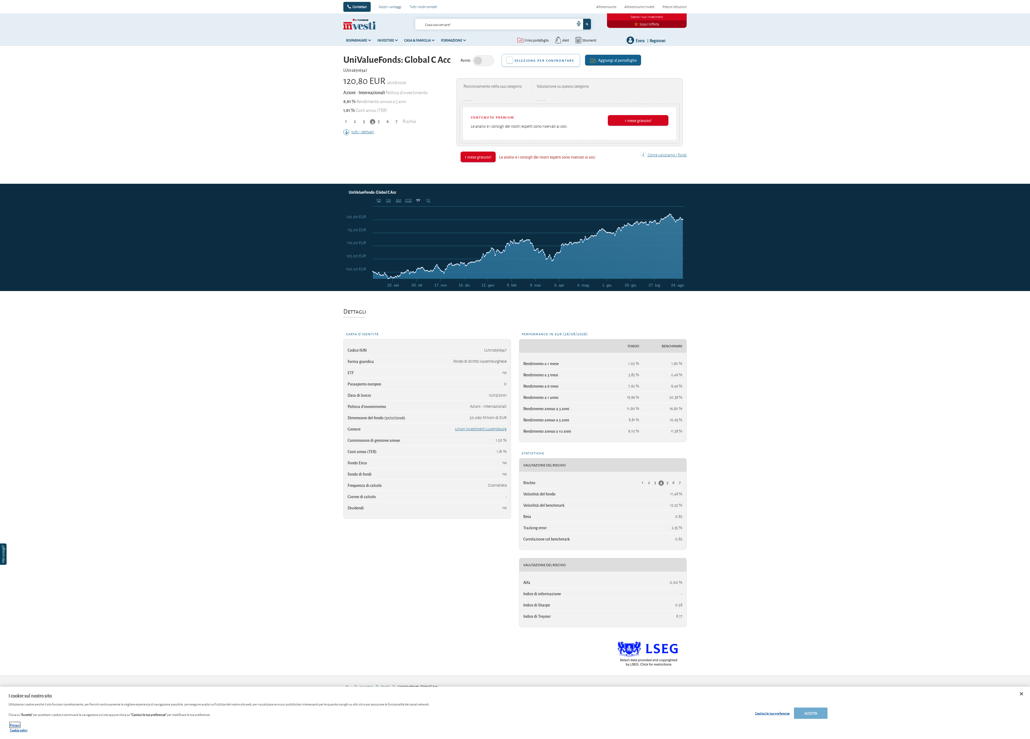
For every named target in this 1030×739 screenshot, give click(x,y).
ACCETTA (810, 713)
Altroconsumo (606, 6)
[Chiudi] (1021, 694)
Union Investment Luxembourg (481, 429)
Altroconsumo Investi (639, 6)
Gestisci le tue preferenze (772, 713)
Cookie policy (19, 730)
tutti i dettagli (362, 132)
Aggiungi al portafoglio (617, 60)
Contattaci (359, 6)
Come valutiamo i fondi (667, 155)
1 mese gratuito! (638, 120)
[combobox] (503, 24)
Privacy (15, 724)
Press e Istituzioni (675, 6)
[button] (4, 554)
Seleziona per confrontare (544, 60)
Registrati (657, 40)
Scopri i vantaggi (390, 6)
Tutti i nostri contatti (423, 6)
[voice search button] (576, 24)
